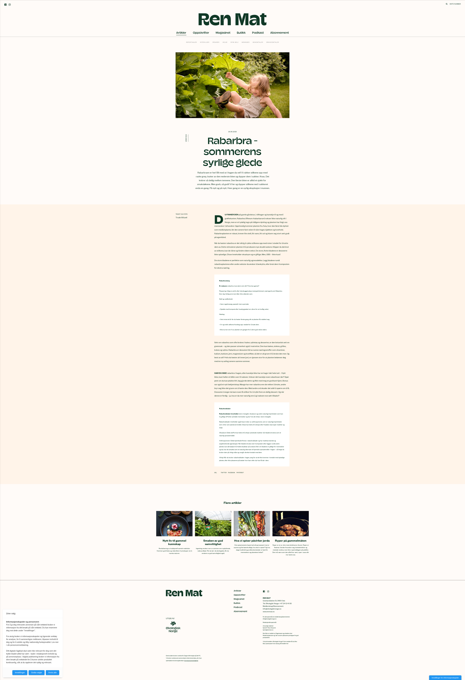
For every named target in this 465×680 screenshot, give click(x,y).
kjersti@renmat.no (268, 630)
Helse (225, 42)
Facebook (231, 472)
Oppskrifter (201, 32)
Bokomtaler (258, 42)
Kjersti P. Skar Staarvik (269, 628)
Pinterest (240, 472)
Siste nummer (455, 4)
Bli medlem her (284, 643)
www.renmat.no (269, 611)
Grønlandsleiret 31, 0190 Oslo (274, 600)
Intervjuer (204, 42)
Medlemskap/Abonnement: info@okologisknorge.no (273, 607)
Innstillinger (20, 673)
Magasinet (223, 32)
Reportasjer (191, 42)
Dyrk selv (235, 42)
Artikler (181, 32)
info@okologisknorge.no (269, 619)
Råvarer (216, 42)
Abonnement (279, 32)
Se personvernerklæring (191, 660)
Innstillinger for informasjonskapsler (445, 678)
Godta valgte (36, 673)
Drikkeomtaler (272, 42)
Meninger (245, 42)
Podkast (258, 32)
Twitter (224, 472)
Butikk (241, 32)
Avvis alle (52, 673)
